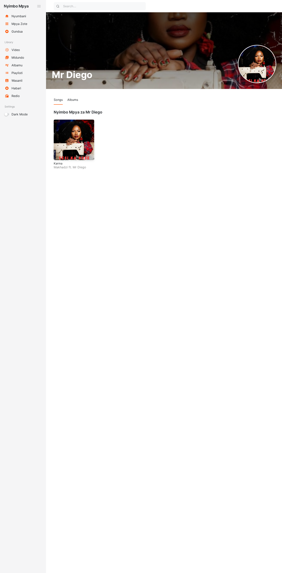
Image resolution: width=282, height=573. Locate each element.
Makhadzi (61, 167)
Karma (58, 163)
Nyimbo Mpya (16, 6)
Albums (72, 100)
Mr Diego (79, 167)
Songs (58, 100)
